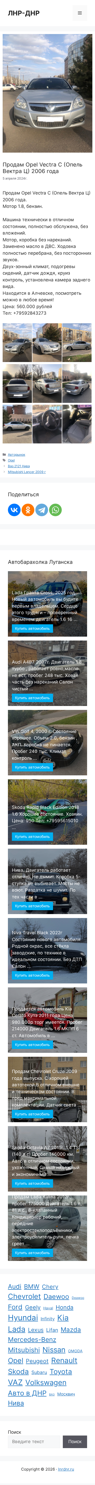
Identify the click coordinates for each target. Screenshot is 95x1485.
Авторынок (16, 455)
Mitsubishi (24, 1350)
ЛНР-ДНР (24, 13)
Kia (63, 1317)
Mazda (71, 1329)
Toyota (61, 1371)
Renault (64, 1360)
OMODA (75, 1351)
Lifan (52, 1330)
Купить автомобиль (32, 628)
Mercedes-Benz (32, 1339)
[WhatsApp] (55, 510)
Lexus (36, 1329)
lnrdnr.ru (66, 1469)
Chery (50, 1286)
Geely (33, 1307)
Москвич (66, 1394)
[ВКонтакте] (14, 510)
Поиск (14, 1432)
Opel (11, 460)
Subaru (39, 1372)
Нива (16, 1403)
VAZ (15, 1382)
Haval (48, 1308)
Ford (15, 1307)
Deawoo (78, 1298)
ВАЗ (52, 1394)
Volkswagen (45, 1382)
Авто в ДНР (27, 1393)
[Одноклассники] (28, 510)
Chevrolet (24, 1296)
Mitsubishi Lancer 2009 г (27, 472)
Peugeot (37, 1361)
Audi (14, 1286)
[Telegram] (41, 510)
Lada (16, 1329)
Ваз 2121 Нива (19, 466)
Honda (64, 1307)
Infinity (48, 1318)
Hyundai (23, 1317)
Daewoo (56, 1296)
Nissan (53, 1349)
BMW (31, 1286)
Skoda (18, 1371)
